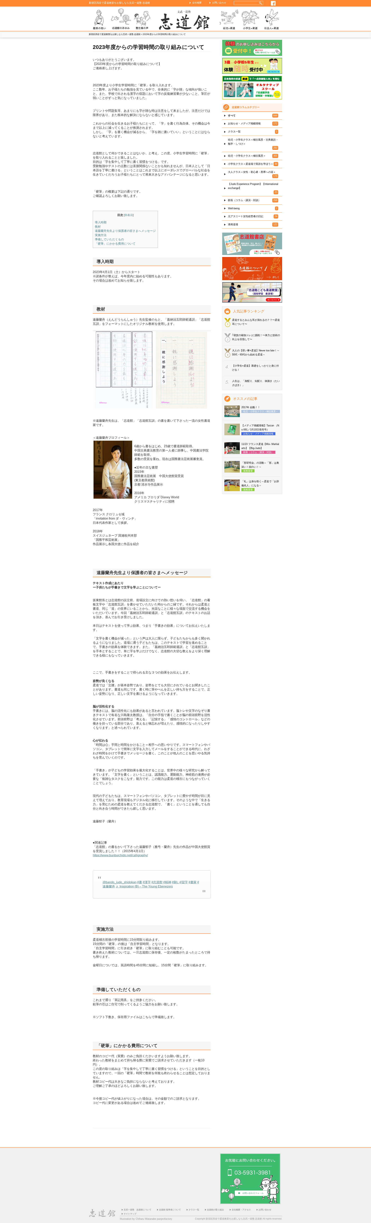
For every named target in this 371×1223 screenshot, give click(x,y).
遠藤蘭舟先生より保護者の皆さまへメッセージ (125, 230)
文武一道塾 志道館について (137, 1209)
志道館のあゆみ (120, 20)
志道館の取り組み (215, 1209)
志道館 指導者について (170, 1209)
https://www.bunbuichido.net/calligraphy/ (120, 855)
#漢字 (147, 882)
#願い (176, 882)
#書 (139, 882)
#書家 (193, 882)
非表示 (129, 215)
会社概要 (197, 2)
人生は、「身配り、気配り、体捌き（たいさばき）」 (256, 383)
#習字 (184, 882)
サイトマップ (130, 1214)
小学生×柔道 (250, 20)
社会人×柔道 (271, 20)
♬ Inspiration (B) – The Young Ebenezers (144, 886)
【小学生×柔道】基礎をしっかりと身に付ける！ (255, 367)
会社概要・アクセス (241, 1209)
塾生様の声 (142, 20)
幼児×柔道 (229, 20)
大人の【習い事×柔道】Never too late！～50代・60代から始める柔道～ (255, 352)
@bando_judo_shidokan (119, 882)
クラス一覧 (194, 1209)
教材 (98, 226)
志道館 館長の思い (99, 20)
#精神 (167, 882)
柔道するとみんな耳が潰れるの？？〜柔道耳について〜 (256, 321)
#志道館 (157, 882)
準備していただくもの (109, 239)
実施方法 (100, 235)
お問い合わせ (219, 2)
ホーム (185, 20)
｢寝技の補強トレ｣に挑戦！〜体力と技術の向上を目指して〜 (256, 337)
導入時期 (100, 222)
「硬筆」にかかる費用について (115, 243)
